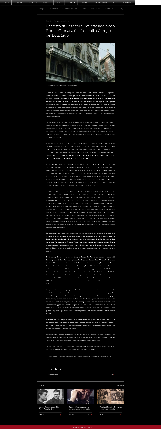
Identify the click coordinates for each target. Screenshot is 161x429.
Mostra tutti (120, 385)
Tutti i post (41, 9)
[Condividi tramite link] (60, 369)
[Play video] (80, 62)
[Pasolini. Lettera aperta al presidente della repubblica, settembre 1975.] (80, 396)
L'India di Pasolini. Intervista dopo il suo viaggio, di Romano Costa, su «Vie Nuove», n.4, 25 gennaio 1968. (111, 408)
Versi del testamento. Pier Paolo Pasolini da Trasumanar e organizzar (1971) (49, 408)
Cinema (84, 9)
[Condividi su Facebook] (47, 369)
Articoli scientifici (69, 9)
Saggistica (95, 9)
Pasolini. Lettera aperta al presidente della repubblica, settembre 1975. (80, 408)
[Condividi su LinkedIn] (56, 369)
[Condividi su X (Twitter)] (51, 369)
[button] (122, 9)
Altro (106, 9)
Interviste (54, 9)
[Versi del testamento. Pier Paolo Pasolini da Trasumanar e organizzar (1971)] (50, 396)
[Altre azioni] (114, 21)
